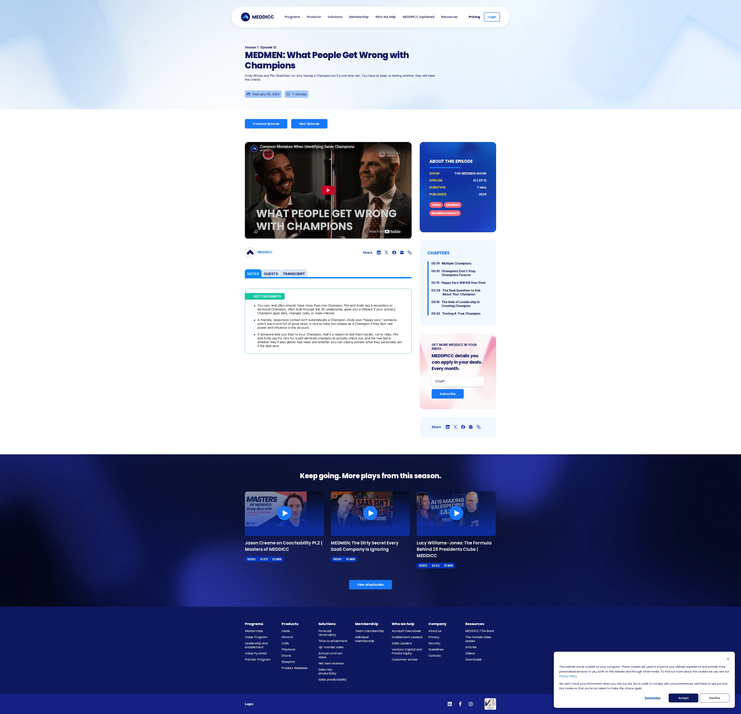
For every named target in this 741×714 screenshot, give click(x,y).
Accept (683, 698)
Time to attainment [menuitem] (333, 641)
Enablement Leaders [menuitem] (407, 637)
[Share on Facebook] (394, 252)
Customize (653, 698)
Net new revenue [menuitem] (331, 663)
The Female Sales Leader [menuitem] (478, 639)
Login (492, 17)
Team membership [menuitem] (369, 631)
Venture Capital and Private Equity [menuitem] (407, 651)
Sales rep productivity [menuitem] (327, 671)
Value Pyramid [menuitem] (255, 653)
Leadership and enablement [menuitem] (256, 645)
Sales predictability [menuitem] (332, 679)
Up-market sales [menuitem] (331, 647)
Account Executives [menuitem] (406, 631)
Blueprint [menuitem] (288, 662)
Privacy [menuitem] (433, 637)
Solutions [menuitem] (335, 17)
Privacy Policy (568, 676)
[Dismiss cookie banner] (728, 659)
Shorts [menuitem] (286, 655)
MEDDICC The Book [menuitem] (479, 631)
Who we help (403, 623)
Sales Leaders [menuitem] (402, 643)
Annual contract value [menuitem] (330, 655)
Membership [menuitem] (359, 17)
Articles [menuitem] (471, 647)
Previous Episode (266, 124)
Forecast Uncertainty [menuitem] (327, 633)
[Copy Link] (410, 252)
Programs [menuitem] (292, 17)
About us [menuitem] (435, 631)
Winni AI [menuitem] (287, 637)
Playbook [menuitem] (288, 649)
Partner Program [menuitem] (258, 659)
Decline (714, 698)
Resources (474, 623)
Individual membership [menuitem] (364, 639)
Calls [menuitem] (285, 643)
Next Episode (309, 124)
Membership (366, 623)
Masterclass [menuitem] (254, 631)
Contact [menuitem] (434, 655)
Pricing (474, 17)
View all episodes (370, 584)
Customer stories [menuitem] (404, 659)
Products (290, 623)
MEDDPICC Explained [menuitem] (418, 17)
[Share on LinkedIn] (379, 252)
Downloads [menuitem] (473, 659)
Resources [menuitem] (449, 17)
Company (437, 623)
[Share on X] (386, 252)
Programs (254, 623)
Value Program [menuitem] (256, 637)
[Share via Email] (402, 252)
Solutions (327, 623)
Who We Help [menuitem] (385, 17)
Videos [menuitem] (470, 653)
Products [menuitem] (314, 17)
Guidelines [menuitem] (435, 649)
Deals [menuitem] (286, 631)
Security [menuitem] (434, 643)
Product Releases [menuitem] (294, 668)
